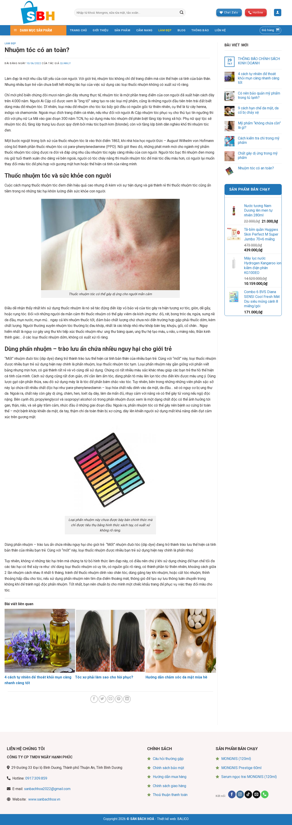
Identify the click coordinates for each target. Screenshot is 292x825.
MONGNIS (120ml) (236, 759)
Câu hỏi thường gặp (168, 759)
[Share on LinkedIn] (127, 699)
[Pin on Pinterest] (119, 699)
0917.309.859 (36, 778)
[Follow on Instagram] (240, 794)
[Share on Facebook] (94, 699)
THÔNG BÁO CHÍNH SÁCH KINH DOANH (259, 61)
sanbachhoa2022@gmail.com (47, 789)
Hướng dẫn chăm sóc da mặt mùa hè (176, 677)
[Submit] (181, 12)
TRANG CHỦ (78, 30)
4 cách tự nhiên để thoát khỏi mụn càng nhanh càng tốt (258, 78)
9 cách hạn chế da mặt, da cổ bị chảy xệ (258, 110)
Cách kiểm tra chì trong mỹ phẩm (258, 140)
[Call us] (265, 794)
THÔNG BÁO (200, 30)
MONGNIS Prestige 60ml (241, 768)
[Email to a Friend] (110, 699)
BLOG (181, 30)
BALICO (183, 819)
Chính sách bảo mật (168, 768)
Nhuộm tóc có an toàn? (256, 168)
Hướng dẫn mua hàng (169, 777)
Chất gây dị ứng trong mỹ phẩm (258, 155)
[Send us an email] (256, 794)
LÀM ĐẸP (165, 30)
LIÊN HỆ (220, 30)
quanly (65, 63)
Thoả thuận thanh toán (170, 795)
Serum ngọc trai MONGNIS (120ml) (249, 777)
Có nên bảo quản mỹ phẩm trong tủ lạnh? (259, 95)
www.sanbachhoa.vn (44, 799)
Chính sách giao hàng (169, 786)
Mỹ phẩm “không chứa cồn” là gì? (259, 125)
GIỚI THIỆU (100, 30)
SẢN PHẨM (122, 30)
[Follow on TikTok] (248, 794)
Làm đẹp (10, 43)
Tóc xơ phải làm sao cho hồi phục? (104, 677)
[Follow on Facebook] (232, 794)
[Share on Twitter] (102, 699)
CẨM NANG (144, 30)
